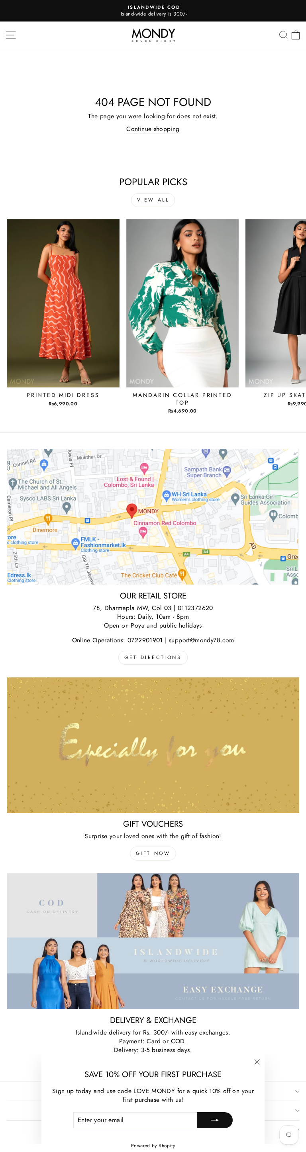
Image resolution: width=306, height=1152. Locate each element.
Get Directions (152, 657)
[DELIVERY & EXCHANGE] (153, 941)
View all (153, 199)
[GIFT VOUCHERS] (153, 745)
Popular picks (153, 182)
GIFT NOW (153, 853)
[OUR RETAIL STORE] (153, 517)
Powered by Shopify (153, 1145)
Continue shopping (153, 129)
